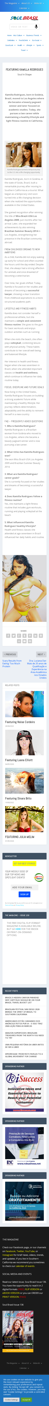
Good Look (9, 45)
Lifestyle (29, 45)
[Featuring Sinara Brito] (24, 781)
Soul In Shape (25, 74)
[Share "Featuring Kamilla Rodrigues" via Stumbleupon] (19, 641)
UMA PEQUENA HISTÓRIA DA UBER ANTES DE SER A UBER (24, 1045)
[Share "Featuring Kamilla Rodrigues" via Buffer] (41, 635)
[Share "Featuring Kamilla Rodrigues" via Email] (24, 641)
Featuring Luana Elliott (19, 760)
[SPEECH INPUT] (32, 26)
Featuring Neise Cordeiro (20, 722)
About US (26, 3)
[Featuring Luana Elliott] (24, 742)
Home (9, 35)
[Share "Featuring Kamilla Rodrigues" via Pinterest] (30, 635)
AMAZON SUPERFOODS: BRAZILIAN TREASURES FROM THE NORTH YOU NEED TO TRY (24, 1035)
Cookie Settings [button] (11, 1399)
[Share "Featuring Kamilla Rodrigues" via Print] (30, 641)
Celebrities (11, 40)
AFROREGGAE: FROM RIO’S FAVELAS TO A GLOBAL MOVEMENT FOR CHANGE (24, 1055)
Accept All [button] (26, 1399)
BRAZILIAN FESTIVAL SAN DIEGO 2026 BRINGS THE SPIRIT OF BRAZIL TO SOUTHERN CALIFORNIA (22, 1011)
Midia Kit (38, 3)
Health (19, 45)
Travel (23, 50)
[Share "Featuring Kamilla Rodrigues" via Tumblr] (24, 635)
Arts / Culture (17, 35)
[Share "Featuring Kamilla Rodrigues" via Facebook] (8, 635)
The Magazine (11, 3)
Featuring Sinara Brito (18, 798)
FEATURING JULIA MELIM (19, 837)
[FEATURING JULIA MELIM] (24, 819)
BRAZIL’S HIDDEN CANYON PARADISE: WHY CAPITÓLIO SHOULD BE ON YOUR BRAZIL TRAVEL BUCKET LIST (22, 1000)
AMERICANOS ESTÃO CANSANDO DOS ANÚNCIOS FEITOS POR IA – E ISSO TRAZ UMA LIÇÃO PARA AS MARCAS (23, 1023)
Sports (38, 45)
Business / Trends (32, 35)
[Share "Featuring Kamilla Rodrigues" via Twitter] (13, 635)
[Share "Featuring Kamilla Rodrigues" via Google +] (19, 635)
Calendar (23, 8)
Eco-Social (35, 40)
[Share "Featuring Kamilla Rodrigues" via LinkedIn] (35, 635)
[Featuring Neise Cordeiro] (24, 704)
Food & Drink (23, 40)
